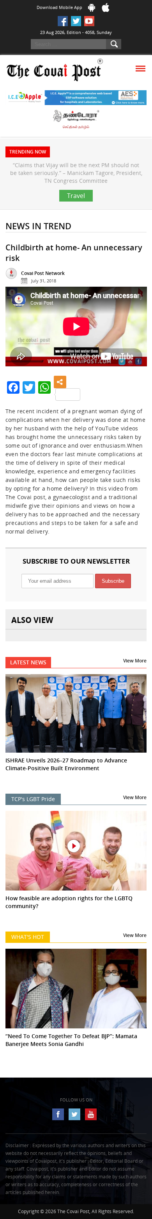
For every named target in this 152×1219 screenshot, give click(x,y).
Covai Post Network (43, 273)
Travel (76, 195)
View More (135, 660)
